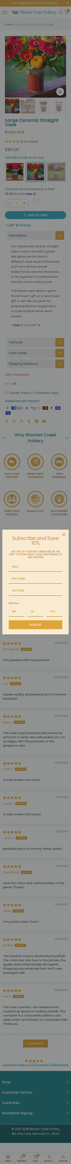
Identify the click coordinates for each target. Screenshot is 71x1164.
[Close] (64, 534)
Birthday (14, 603)
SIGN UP (35, 624)
